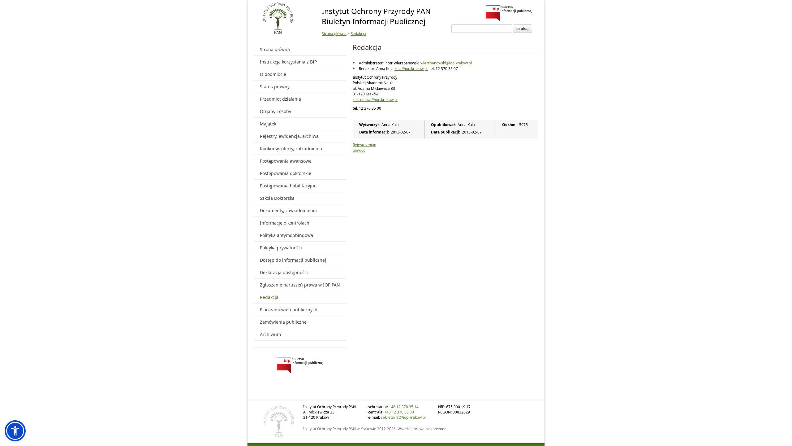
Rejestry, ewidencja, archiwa (289, 136)
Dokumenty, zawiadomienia (288, 210)
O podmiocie (273, 74)
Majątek (268, 124)
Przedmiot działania (280, 99)
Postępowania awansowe (286, 161)
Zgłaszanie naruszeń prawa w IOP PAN (300, 285)
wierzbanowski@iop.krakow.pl (446, 63)
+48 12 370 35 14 (404, 406)
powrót (359, 150)
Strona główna (334, 33)
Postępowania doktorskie (285, 173)
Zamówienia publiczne (283, 322)
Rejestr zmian (364, 144)
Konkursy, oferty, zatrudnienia (291, 148)
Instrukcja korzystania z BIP (288, 62)
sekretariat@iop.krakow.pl (375, 99)
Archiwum (270, 334)
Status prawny (275, 87)
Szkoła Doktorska (277, 198)
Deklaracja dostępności (284, 272)
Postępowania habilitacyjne (288, 186)
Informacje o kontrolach (284, 223)
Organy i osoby (275, 111)
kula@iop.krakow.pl (411, 68)
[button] (15, 431)
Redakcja (358, 33)
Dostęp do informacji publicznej (293, 260)
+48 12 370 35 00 (399, 412)
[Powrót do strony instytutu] (278, 18)
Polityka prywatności (281, 248)
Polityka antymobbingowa (286, 235)
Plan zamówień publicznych (288, 310)
